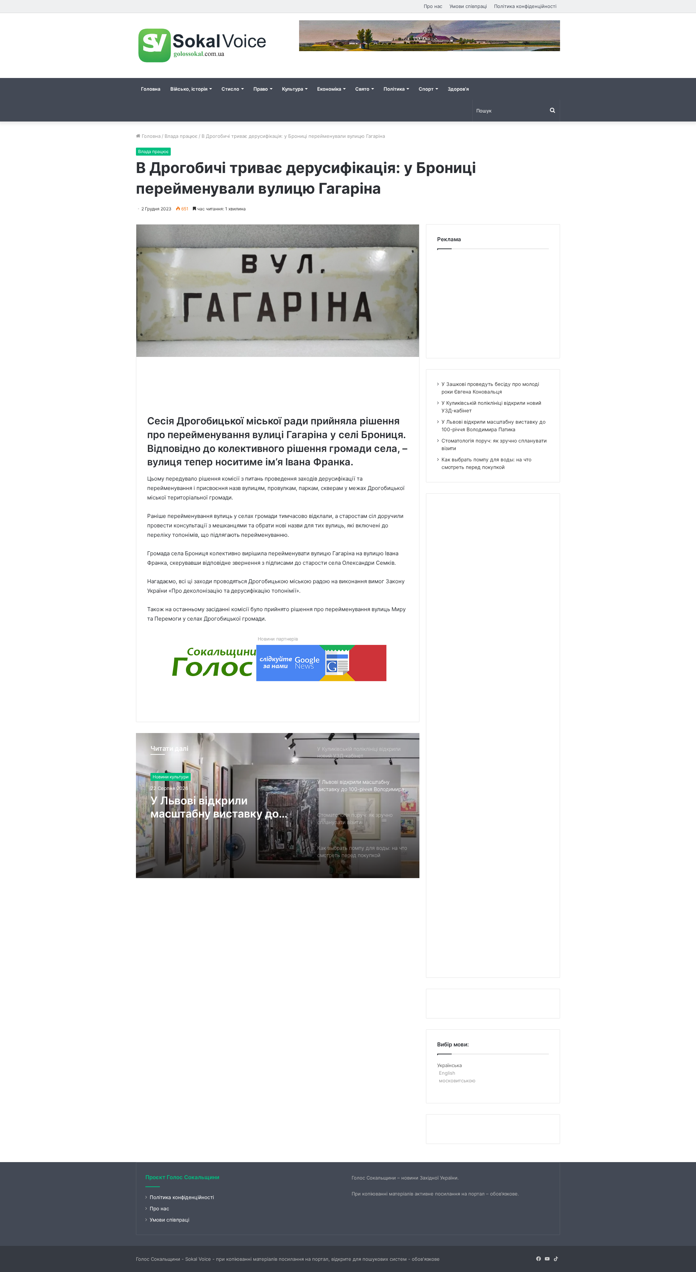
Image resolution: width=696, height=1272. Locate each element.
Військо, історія (188, 89)
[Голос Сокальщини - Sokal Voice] (203, 45)
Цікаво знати (166, 776)
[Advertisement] (279, 384)
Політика (394, 89)
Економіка (329, 89)
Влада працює (181, 136)
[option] (277, 805)
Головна (150, 89)
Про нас (433, 6)
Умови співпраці (468, 6)
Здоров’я (458, 89)
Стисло (230, 89)
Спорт (426, 89)
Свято (362, 89)
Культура (292, 89)
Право (260, 89)
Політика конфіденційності (525, 6)
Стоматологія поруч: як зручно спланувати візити (219, 807)
